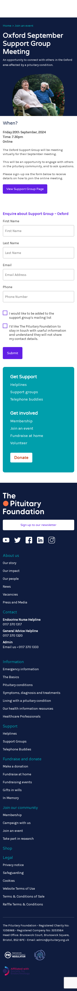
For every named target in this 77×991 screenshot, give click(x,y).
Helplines (18, 384)
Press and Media (15, 602)
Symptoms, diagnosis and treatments (31, 693)
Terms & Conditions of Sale (23, 896)
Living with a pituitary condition (27, 701)
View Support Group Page (25, 189)
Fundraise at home (26, 435)
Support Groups (15, 741)
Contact (10, 612)
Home (7, 26)
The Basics (11, 677)
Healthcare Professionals (22, 716)
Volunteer (18, 443)
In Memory (11, 798)
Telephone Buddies (17, 749)
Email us (9, 647)
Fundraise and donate (22, 759)
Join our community (20, 808)
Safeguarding (13, 873)
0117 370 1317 (12, 624)
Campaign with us (17, 823)
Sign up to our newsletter (38, 525)
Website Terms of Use (19, 888)
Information (13, 662)
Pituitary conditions (18, 685)
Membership (21, 421)
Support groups (24, 392)
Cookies (9, 881)
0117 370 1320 (13, 635)
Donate (21, 457)
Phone (7, 287)
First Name (11, 221)
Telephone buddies (26, 399)
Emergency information (21, 669)
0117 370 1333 (28, 647)
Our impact (11, 571)
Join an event (24, 26)
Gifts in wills (12, 790)
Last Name (11, 243)
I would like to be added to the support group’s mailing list (31, 315)
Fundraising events (17, 782)
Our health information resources (28, 708)
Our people (11, 579)
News (7, 586)
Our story (9, 563)
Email (7, 265)
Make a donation (15, 766)
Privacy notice (13, 865)
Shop (7, 848)
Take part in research (18, 839)
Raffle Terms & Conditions (23, 904)
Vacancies (10, 594)
